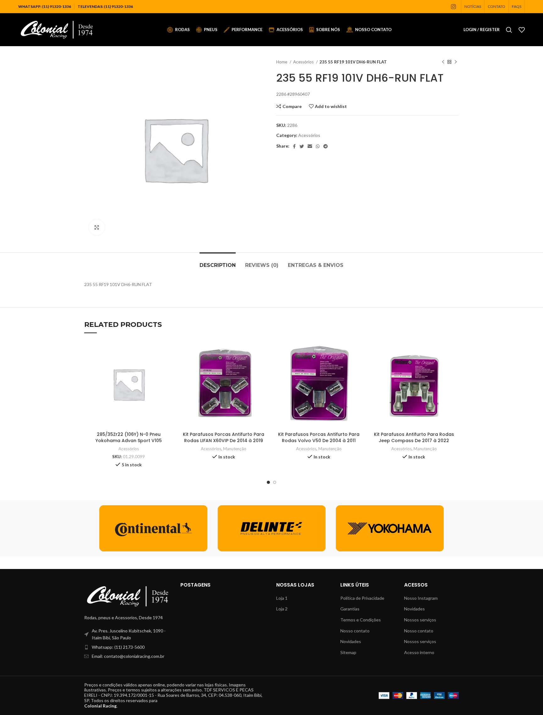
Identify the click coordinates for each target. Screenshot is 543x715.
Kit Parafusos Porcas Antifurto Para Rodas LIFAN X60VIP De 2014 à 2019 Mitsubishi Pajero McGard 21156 (223, 440)
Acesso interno (419, 652)
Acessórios (304, 61)
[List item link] (127, 647)
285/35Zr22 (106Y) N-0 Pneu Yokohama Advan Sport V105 (129, 437)
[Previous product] (443, 62)
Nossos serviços (420, 619)
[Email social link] (310, 146)
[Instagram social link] (453, 6)
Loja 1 (282, 598)
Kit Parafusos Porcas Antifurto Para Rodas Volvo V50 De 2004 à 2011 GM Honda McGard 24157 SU (318, 440)
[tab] (218, 262)
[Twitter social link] (302, 146)
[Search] (509, 30)
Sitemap (348, 652)
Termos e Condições (360, 619)
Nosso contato (355, 630)
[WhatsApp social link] (317, 146)
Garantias (349, 608)
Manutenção (234, 448)
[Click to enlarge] (97, 227)
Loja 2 (282, 608)
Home (282, 61)
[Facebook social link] (294, 146)
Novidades (350, 641)
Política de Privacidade (362, 598)
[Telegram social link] (325, 146)
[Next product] (455, 62)
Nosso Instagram (421, 598)
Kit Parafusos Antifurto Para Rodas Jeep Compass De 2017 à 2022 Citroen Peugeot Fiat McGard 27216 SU (414, 443)
